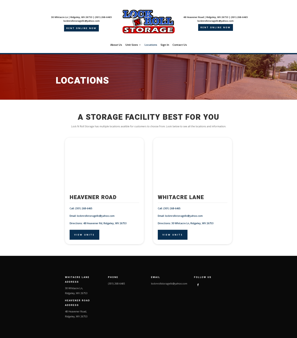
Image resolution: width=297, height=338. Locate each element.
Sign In (165, 45)
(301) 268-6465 (103, 17)
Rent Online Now (81, 28)
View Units (84, 234)
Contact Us (179, 45)
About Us (116, 45)
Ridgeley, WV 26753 (81, 17)
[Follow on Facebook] (198, 285)
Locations (150, 45)
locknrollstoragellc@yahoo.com (81, 20)
